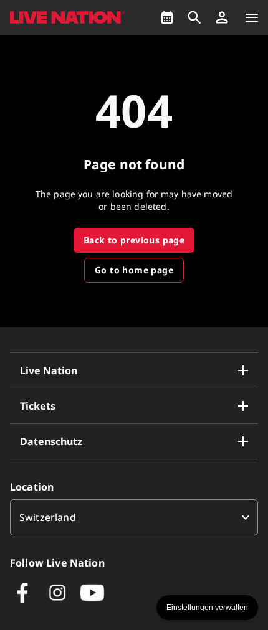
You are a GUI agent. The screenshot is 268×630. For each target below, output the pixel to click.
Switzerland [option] (47, 517)
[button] (222, 17)
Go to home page (134, 270)
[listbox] (134, 517)
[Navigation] (252, 17)
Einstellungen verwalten (207, 607)
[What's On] (167, 17)
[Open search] (194, 17)
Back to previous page (134, 240)
